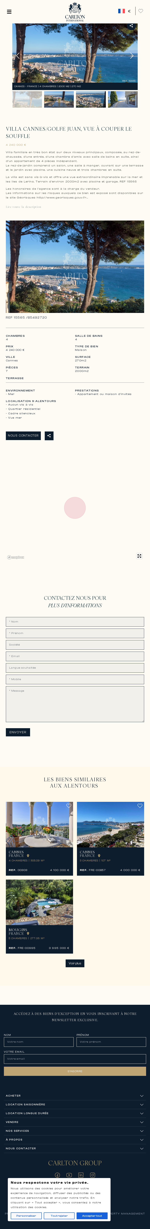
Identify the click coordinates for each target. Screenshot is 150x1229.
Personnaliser (26, 1215)
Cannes (16, 852)
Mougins (18, 930)
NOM (7, 1034)
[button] (9, 11)
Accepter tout (92, 1215)
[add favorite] (68, 807)
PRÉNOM (83, 1034)
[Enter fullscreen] (139, 556)
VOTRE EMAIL (14, 1051)
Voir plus (75, 963)
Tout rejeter (59, 1215)
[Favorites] (140, 11)
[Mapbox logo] (15, 557)
